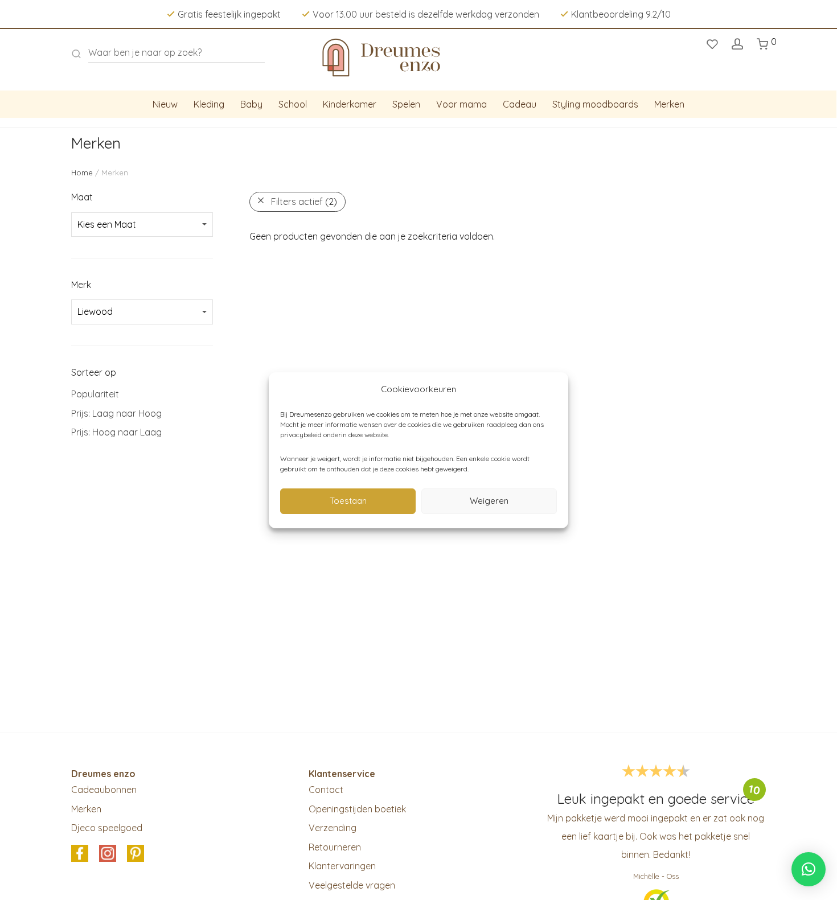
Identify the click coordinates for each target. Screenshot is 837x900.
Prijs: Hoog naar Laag (116, 432)
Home (82, 172)
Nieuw (165, 104)
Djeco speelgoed (106, 827)
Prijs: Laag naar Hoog (116, 413)
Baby (251, 104)
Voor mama (461, 104)
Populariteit (95, 394)
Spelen (406, 104)
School (292, 104)
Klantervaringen (342, 866)
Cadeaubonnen (104, 789)
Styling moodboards (595, 104)
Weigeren (489, 500)
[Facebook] (79, 854)
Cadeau (519, 104)
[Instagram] (107, 854)
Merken (669, 104)
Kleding (209, 104)
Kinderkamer (349, 104)
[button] (808, 869)
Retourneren (335, 847)
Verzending (332, 827)
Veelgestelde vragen (352, 885)
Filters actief (304, 201)
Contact (326, 789)
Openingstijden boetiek (357, 809)
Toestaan (348, 500)
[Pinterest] (135, 854)
